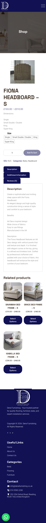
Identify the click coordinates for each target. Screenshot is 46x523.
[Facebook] (7, 432)
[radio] (7, 137)
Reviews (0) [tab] (12, 181)
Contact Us (11, 455)
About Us (11, 451)
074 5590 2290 (16, 490)
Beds (25, 161)
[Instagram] (10, 432)
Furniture (11, 475)
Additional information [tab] (16, 175)
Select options (12, 320)
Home (9, 447)
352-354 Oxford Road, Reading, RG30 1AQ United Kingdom (21, 495)
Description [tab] (12, 169)
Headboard (32, 161)
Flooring (10, 471)
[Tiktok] (12, 432)
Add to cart (32, 152)
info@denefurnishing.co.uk (21, 486)
